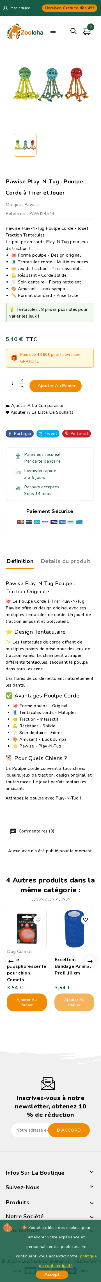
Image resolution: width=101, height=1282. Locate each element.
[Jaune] (77, 942)
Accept (52, 1274)
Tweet (51, 433)
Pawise (31, 204)
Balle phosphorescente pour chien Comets (27, 970)
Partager (22, 433)
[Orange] (21, 942)
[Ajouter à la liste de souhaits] (38, 919)
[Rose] (32, 942)
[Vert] (26, 942)
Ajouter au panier (56, 386)
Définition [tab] (19, 561)
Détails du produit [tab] (66, 561)
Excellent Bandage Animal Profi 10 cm (73, 966)
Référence (16, 213)
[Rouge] (65, 942)
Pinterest (79, 433)
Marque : (14, 204)
